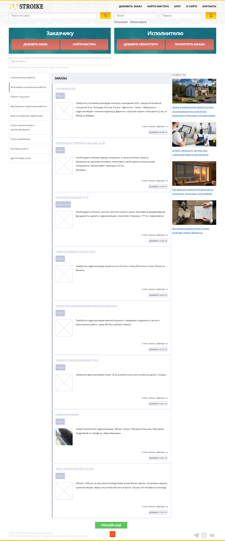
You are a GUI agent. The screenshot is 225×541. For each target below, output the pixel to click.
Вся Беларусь (18, 61)
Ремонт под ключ (20, 96)
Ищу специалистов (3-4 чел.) (75, 468)
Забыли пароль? (138, 21)
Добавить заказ (130, 6)
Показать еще (111, 525)
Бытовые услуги (19, 148)
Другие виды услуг (21, 158)
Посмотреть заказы (190, 44)
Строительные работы (23, 77)
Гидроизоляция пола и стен (76, 251)
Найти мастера (158, 6)
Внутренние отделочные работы (28, 106)
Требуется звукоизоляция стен (77, 360)
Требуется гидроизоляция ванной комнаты (86, 306)
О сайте (191, 6)
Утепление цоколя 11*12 (72, 197)
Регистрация (121, 21)
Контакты (209, 6)
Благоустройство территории (27, 115)
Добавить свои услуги (141, 44)
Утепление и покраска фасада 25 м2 (80, 143)
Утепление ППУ (65, 88)
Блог (177, 6)
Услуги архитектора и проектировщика (22, 127)
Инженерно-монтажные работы (28, 87)
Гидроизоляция (67, 414)
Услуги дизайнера (20, 139)
